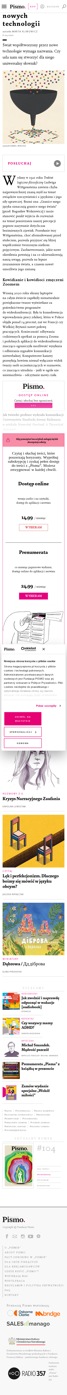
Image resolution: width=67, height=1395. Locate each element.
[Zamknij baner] (52, 649)
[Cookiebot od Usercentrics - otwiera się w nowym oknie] (25, 649)
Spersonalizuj (21, 731)
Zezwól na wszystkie (23, 718)
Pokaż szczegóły (46, 705)
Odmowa (23, 742)
